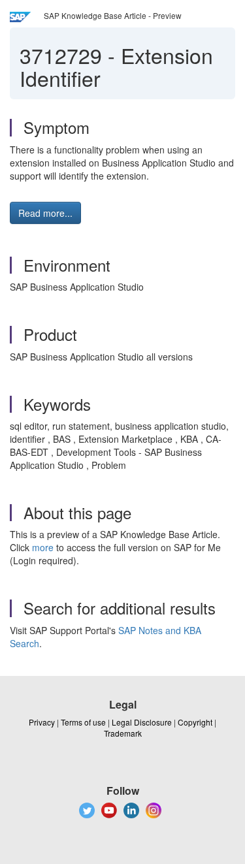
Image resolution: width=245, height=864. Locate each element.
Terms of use (83, 722)
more (43, 547)
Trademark (123, 733)
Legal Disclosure (142, 722)
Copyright (195, 722)
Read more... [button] (45, 212)
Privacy (42, 722)
